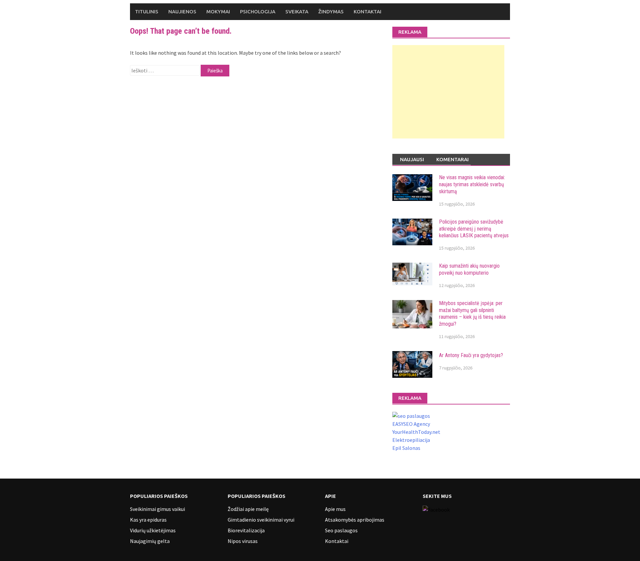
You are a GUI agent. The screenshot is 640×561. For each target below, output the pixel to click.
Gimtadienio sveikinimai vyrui (261, 519)
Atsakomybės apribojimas (354, 519)
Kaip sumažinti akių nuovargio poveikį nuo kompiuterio (469, 269)
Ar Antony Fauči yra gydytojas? (471, 355)
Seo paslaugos (341, 530)
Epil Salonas (406, 448)
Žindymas (331, 11)
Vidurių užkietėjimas (153, 530)
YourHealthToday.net (416, 432)
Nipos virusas (243, 541)
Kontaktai (367, 11)
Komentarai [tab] (452, 159)
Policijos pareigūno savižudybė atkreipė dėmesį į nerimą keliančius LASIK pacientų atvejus (474, 229)
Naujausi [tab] (412, 159)
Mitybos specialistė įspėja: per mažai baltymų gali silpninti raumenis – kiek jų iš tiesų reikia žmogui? (472, 313)
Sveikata (296, 11)
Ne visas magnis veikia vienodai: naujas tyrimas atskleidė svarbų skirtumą (472, 184)
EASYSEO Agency (411, 423)
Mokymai (218, 11)
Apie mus (335, 509)
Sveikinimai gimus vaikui (157, 509)
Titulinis (146, 11)
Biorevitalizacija (246, 530)
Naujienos (182, 11)
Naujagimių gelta (150, 541)
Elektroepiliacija (411, 440)
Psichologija (257, 11)
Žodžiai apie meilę (248, 509)
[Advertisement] (448, 91)
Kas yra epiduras (148, 519)
